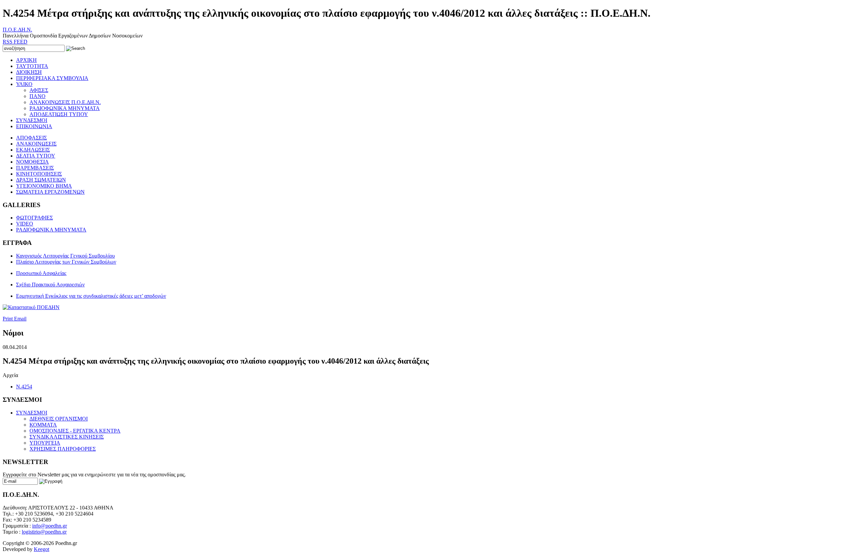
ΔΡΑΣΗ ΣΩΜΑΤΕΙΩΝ (41, 180)
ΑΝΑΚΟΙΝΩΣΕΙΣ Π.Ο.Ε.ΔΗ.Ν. (65, 102)
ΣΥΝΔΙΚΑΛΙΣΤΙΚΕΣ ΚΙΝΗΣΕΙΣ (66, 437)
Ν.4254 (24, 386)
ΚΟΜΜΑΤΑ (43, 425)
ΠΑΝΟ (37, 96)
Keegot (41, 549)
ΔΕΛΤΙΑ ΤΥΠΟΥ (35, 156)
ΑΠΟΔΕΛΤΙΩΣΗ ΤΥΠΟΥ (58, 114)
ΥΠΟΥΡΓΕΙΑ (44, 443)
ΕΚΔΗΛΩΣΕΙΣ (33, 150)
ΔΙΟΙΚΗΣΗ (29, 72)
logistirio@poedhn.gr (44, 532)
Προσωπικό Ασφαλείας (41, 273)
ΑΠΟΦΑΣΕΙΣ (31, 138)
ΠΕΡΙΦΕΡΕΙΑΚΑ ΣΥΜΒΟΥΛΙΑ (52, 78)
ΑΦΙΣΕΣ (38, 90)
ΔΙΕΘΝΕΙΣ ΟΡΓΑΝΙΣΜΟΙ (58, 419)
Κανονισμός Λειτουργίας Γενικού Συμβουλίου (65, 256)
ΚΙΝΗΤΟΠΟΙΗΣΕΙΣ (39, 174)
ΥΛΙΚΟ (24, 84)
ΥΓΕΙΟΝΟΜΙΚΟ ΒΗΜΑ (44, 186)
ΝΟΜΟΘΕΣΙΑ (32, 162)
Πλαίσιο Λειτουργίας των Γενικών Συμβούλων (66, 262)
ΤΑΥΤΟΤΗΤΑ (32, 66)
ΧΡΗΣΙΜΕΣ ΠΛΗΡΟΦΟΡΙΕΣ (62, 449)
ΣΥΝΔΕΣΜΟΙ (31, 120)
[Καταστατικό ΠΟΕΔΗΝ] (31, 307)
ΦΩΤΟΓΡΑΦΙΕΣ (34, 217)
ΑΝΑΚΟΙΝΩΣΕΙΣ (36, 144)
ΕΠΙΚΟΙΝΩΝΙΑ (34, 126)
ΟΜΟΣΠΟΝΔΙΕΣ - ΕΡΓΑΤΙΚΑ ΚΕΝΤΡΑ (75, 431)
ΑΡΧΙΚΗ (26, 60)
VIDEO (24, 223)
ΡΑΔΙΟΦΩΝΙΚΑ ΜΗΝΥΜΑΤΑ (64, 108)
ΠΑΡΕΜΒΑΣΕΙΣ (35, 168)
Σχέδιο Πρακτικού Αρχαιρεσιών (50, 284)
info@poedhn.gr (49, 526)
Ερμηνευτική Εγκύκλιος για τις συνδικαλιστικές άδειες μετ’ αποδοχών (91, 296)
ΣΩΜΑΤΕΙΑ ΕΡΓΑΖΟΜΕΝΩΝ (50, 192)
